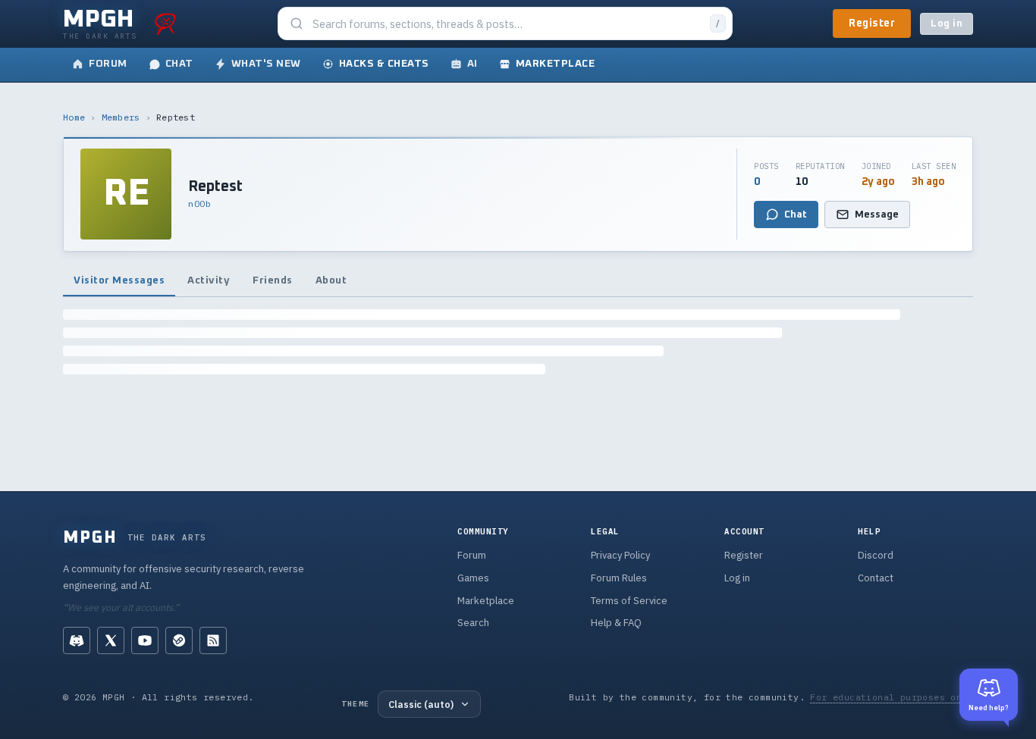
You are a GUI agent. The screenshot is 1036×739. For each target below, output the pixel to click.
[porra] (165, 23)
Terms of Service (629, 600)
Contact (875, 577)
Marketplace (485, 600)
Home (74, 117)
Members (121, 117)
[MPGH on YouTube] (145, 640)
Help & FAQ (616, 622)
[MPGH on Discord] (76, 640)
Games (473, 577)
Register (872, 23)
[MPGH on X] (110, 640)
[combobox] (506, 23)
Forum (471, 555)
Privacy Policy (620, 555)
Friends (273, 280)
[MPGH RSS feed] (213, 640)
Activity (208, 280)
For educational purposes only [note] (891, 697)
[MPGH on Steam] (179, 640)
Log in (946, 24)
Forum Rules (619, 577)
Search (473, 622)
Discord (875, 555)
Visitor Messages (119, 280)
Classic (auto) (421, 704)
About (331, 280)
